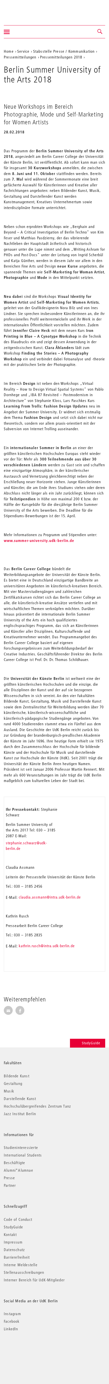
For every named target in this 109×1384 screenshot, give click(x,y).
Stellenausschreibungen (24, 1272)
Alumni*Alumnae (18, 1170)
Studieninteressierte (21, 1147)
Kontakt (10, 1234)
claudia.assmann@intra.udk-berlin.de (50, 897)
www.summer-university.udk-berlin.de (39, 540)
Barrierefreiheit (17, 1257)
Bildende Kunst (16, 1075)
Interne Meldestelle (21, 1264)
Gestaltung (13, 1083)
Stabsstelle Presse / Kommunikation (64, 51)
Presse (9, 1177)
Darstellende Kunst (20, 1098)
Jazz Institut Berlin (20, 1113)
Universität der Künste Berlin (24, 9)
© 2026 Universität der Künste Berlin (30, 1350)
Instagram (12, 1313)
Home (9, 51)
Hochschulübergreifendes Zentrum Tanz (37, 1106)
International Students (23, 1155)
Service (23, 51)
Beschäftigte (14, 1162)
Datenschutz (14, 1249)
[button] (100, 31)
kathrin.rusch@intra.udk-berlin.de (47, 945)
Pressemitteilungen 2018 (61, 57)
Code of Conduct (18, 1219)
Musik (9, 1090)
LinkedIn (11, 1328)
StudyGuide (91, 1043)
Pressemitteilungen (20, 57)
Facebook (12, 1321)
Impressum (13, 1242)
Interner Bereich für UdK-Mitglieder (34, 1279)
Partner (10, 1185)
